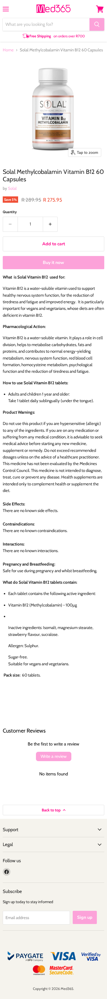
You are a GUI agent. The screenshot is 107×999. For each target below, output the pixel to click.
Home (8, 50)
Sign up (84, 917)
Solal (12, 188)
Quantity (10, 212)
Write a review (54, 756)
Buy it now (53, 263)
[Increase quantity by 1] (50, 224)
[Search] (96, 24)
